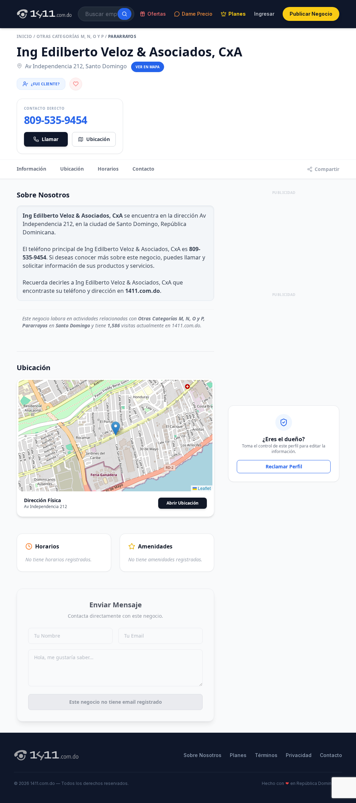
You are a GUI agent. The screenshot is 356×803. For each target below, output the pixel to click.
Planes (237, 14)
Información (31, 168)
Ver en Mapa (148, 66)
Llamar (50, 139)
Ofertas (156, 14)
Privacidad (299, 755)
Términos (266, 755)
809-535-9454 (55, 120)
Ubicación (98, 139)
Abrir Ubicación (183, 503)
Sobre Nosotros (202, 755)
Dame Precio (197, 14)
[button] (115, 428)
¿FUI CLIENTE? (45, 83)
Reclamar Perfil (284, 466)
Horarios (108, 168)
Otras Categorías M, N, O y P (70, 36)
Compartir (327, 169)
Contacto (143, 168)
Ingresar (264, 14)
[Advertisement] (284, 240)
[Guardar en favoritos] (76, 84)
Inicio (24, 36)
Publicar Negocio (311, 14)
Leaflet (204, 488)
